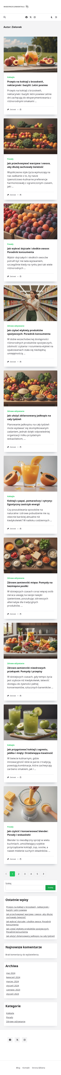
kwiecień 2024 (13, 977)
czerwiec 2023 (13, 989)
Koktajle (11, 77)
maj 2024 (10, 973)
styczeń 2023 (12, 994)
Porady (10, 159)
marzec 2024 (12, 981)
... (36, 101)
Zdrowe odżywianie (15, 326)
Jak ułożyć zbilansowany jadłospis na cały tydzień (30, 936)
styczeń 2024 (12, 985)
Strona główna (38, 1068)
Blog (18, 1068)
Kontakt (26, 1068)
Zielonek (13, 109)
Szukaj (8, 883)
